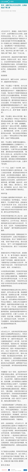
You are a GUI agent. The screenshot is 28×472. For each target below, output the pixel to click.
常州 (11, 1)
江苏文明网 (4, 1)
